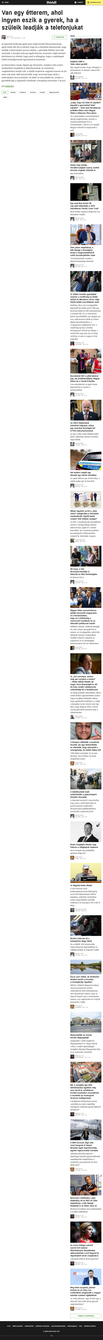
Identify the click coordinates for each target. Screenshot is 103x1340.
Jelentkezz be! (95, 2)
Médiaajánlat (72, 1326)
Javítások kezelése (42, 1326)
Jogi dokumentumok (59, 1326)
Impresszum (29, 1326)
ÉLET (7, 38)
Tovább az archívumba (86, 1316)
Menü (7, 2)
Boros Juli (9, 36)
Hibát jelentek (17, 1326)
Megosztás (60, 37)
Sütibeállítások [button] (90, 1326)
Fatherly (9, 86)
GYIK (8, 1326)
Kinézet (80, 2)
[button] (5, 92)
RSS (80, 1326)
